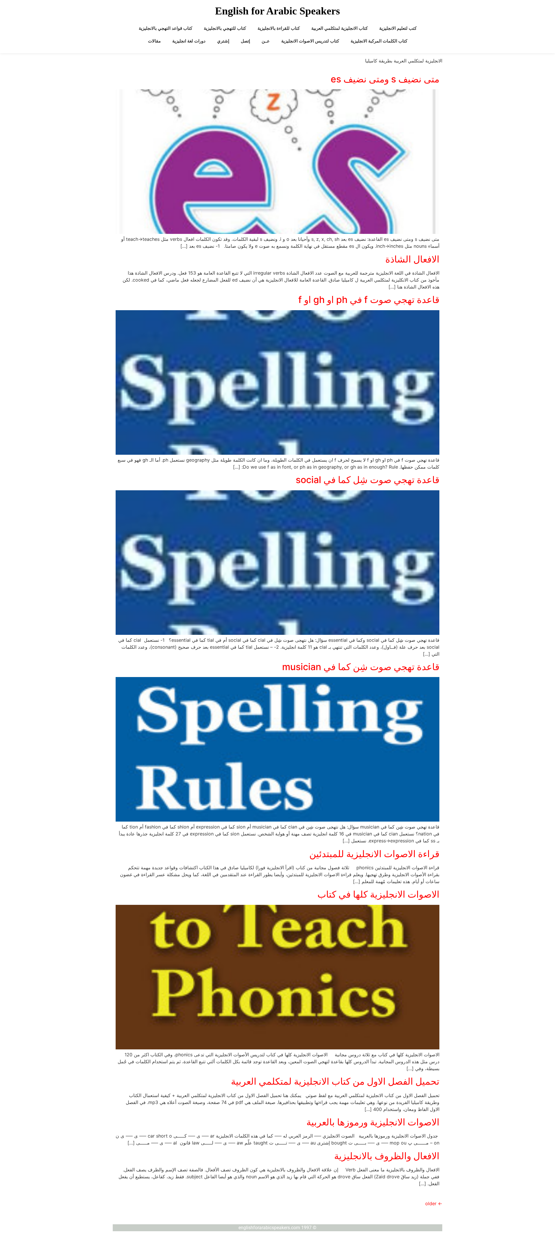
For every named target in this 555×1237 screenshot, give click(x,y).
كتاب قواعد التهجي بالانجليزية (165, 28)
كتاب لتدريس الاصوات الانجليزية (310, 41)
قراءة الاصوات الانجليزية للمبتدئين (374, 853)
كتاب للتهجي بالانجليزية (225, 28)
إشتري (223, 41)
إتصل (245, 41)
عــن (266, 41)
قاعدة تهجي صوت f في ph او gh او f (368, 299)
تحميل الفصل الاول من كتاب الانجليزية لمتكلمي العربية (335, 1081)
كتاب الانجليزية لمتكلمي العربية (339, 28)
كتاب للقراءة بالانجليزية (279, 28)
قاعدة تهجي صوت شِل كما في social (367, 479)
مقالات (154, 41)
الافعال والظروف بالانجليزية (386, 1156)
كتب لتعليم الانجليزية (398, 28)
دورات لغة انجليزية (189, 41)
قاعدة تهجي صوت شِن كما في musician (360, 666)
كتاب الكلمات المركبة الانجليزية (379, 41)
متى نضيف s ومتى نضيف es (385, 79)
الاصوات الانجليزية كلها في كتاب (378, 894)
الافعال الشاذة (412, 259)
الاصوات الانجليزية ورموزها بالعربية (372, 1122)
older (433, 1203)
